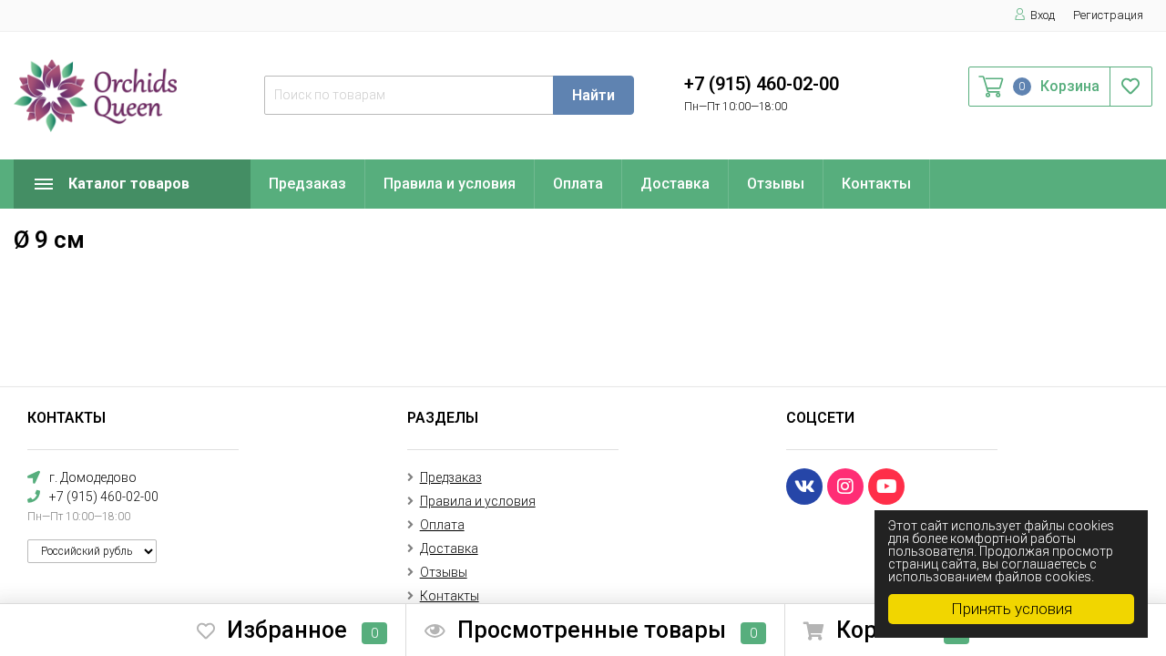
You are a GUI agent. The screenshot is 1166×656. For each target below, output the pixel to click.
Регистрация (1108, 15)
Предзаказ (307, 183)
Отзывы (775, 183)
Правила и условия (450, 183)
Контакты (876, 183)
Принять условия (1011, 609)
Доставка (675, 183)
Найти (593, 95)
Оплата (578, 183)
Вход (1042, 15)
